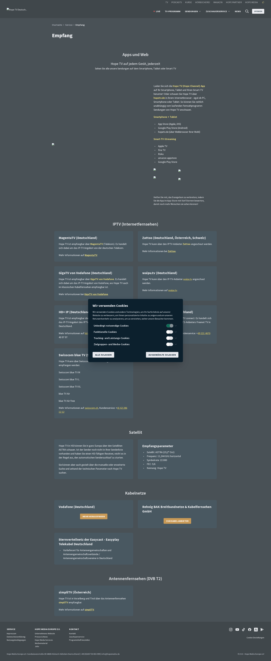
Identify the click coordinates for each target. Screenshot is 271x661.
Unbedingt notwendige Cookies (111, 325)
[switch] (169, 325)
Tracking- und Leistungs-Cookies (111, 338)
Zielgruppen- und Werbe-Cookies (112, 344)
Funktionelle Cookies (105, 331)
